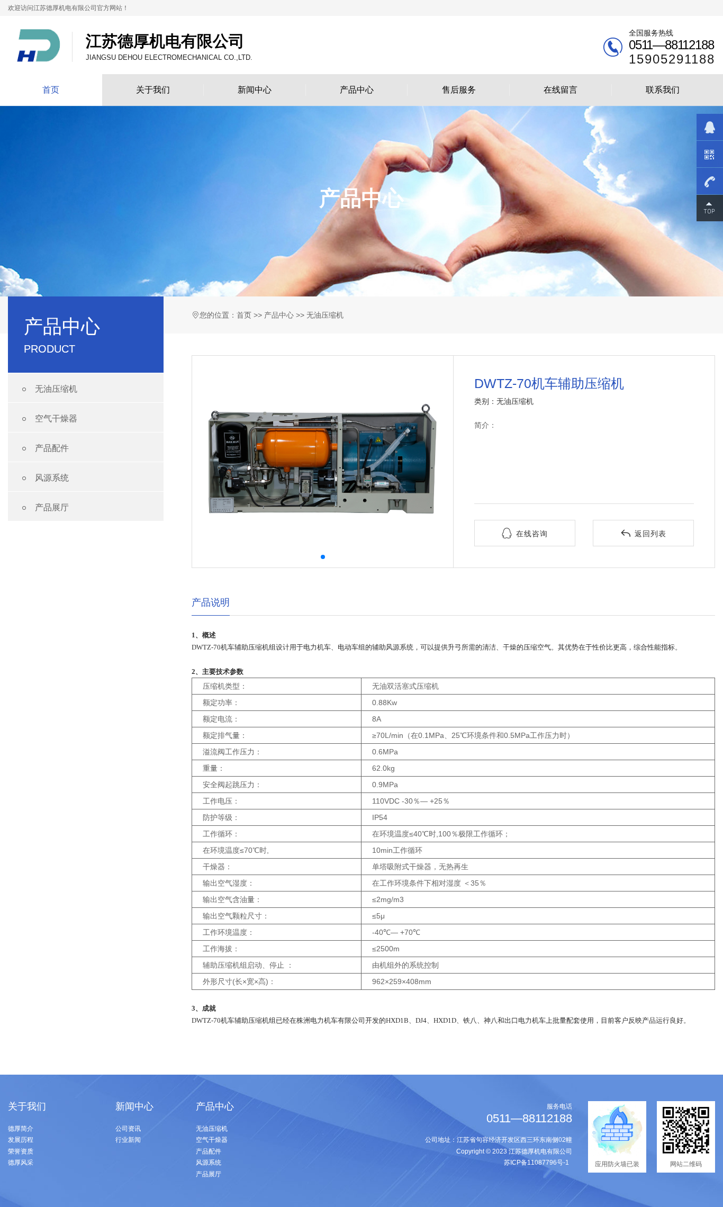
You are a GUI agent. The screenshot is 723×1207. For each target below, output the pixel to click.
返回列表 (643, 533)
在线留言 (560, 89)
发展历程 (20, 1139)
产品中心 (357, 89)
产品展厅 (44, 508)
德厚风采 (20, 1162)
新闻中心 (255, 89)
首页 (50, 89)
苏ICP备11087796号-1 (536, 1162)
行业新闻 (128, 1139)
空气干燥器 (48, 419)
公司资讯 (128, 1128)
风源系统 (44, 478)
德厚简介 (20, 1128)
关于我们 (153, 89)
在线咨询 (525, 533)
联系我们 (663, 89)
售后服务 (459, 89)
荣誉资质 (20, 1151)
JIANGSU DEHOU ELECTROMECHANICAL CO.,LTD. (169, 46)
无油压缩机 (48, 389)
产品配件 (44, 448)
